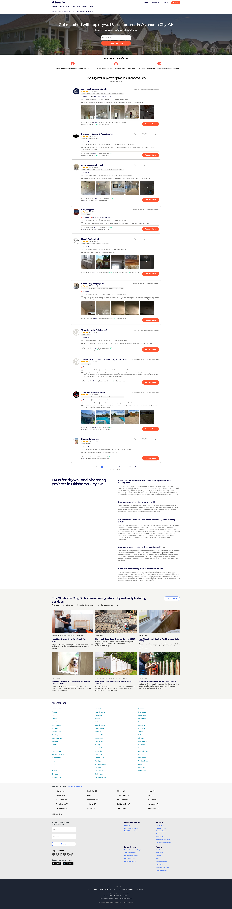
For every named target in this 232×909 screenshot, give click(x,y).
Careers (158, 855)
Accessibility (125, 894)
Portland (141, 709)
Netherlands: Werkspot (128, 889)
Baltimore (98, 715)
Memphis (141, 725)
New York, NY (152, 800)
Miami (54, 761)
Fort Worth (142, 741)
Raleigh (98, 761)
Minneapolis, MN (93, 800)
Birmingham (56, 709)
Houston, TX (91, 795)
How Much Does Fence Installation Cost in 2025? (113, 682)
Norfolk (141, 754)
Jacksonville (56, 758)
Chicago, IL (121, 791)
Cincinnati (98, 767)
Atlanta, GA (60, 791)
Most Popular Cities (59, 787)
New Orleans (100, 712)
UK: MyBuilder (140, 889)
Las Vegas (99, 741)
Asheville (98, 751)
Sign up (64, 844)
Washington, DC (153, 808)
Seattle (141, 764)
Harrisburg (142, 712)
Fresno (54, 719)
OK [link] (59, 11)
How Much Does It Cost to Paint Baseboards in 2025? (159, 640)
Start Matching (116, 43)
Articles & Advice (87, 7)
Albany (97, 745)
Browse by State (74, 787)
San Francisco (57, 738)
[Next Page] (135, 467)
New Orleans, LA (123, 800)
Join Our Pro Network (131, 853)
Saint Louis (99, 738)
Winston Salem (100, 764)
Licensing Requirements (163, 842)
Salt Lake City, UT (123, 804)
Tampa (54, 767)
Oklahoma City (100, 777)
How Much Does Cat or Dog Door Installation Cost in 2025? (71, 682)
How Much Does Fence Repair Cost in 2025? (158, 681)
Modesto (55, 728)
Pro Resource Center (131, 855)
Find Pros (127, 825)
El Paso (141, 738)
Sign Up (175, 2)
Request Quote (150, 124)
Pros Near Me (160, 837)
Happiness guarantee (162, 867)
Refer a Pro (159, 834)
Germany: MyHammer (105, 889)
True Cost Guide (161, 828)
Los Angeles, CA (123, 795)
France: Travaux (92, 889)
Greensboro (99, 758)
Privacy (105, 894)
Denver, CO (60, 795)
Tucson (54, 715)
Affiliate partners (161, 870)
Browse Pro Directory (131, 828)
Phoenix (55, 712)
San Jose (55, 741)
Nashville (141, 728)
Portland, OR (91, 804)
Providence (142, 722)
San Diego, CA (61, 808)
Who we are (159, 853)
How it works (160, 850)
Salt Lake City (143, 751)
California (110, 894)
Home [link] (54, 11)
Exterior (61, 7)
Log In (166, 2)
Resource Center (161, 831)
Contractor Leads (130, 858)
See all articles (172, 599)
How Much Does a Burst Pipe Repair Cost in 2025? (70, 640)
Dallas (140, 735)
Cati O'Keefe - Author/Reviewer (106, 678)
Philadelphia (142, 715)
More (78, 7)
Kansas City (99, 735)
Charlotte (98, 754)
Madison (141, 767)
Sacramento (56, 732)
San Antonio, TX (153, 804)
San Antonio (142, 748)
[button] (88, 112)
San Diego (55, 735)
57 (130, 467)
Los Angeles (56, 725)
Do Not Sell (117, 894)
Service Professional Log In (132, 850)
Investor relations (161, 861)
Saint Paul (98, 732)
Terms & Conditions (127, 898)
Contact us (159, 864)
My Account (159, 825)
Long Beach (56, 722)
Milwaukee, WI (61, 800)
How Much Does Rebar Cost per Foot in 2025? (115, 639)
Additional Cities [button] (57, 814)
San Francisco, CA (93, 808)
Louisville (98, 709)
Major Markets (59, 702)
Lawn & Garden (70, 7)
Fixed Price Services (130, 831)
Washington (56, 751)
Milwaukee (142, 771)
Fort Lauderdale (58, 754)
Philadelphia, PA (62, 804)
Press (157, 858)
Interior (54, 7)
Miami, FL (151, 795)
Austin (140, 732)
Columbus (99, 774)
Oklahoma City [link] (66, 11)
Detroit (97, 722)
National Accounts (130, 861)
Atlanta (54, 771)
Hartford (55, 748)
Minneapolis (99, 728)
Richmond (142, 758)
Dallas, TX (151, 791)
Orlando (55, 764)
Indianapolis (56, 777)
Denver (54, 745)
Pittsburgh (142, 719)
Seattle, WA (121, 808)
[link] (116, 91)
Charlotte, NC (92, 791)
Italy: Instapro (116, 889)
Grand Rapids (100, 725)
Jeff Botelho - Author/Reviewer (63, 635)
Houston (141, 745)
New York (98, 748)
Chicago (55, 774)
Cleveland (99, 771)
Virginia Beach (143, 761)
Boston (97, 719)
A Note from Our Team (163, 839)
